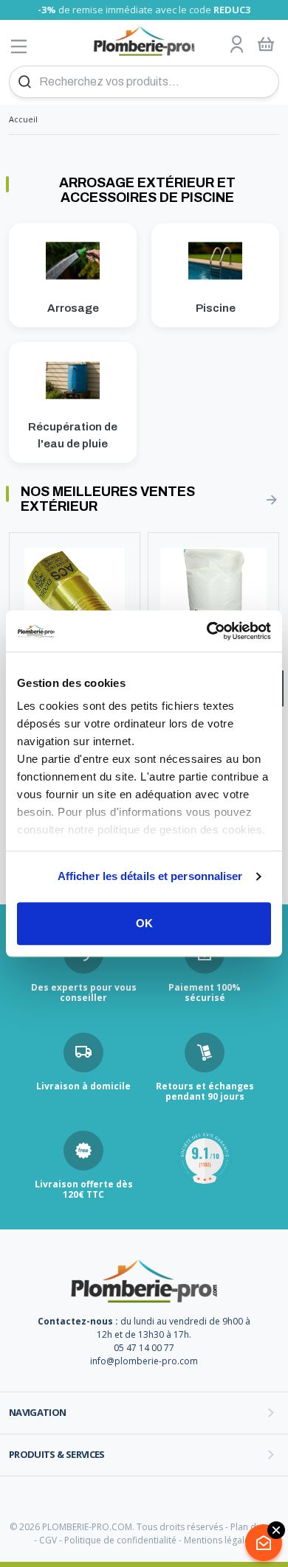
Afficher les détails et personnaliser (150, 876)
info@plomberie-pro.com (144, 1361)
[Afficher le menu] (19, 46)
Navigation (37, 1412)
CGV (48, 1540)
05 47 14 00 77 (144, 1347)
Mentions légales (219, 1540)
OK (144, 923)
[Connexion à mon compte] (237, 45)
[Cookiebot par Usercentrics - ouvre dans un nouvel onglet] (207, 631)
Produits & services (57, 1454)
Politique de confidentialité (120, 1540)
